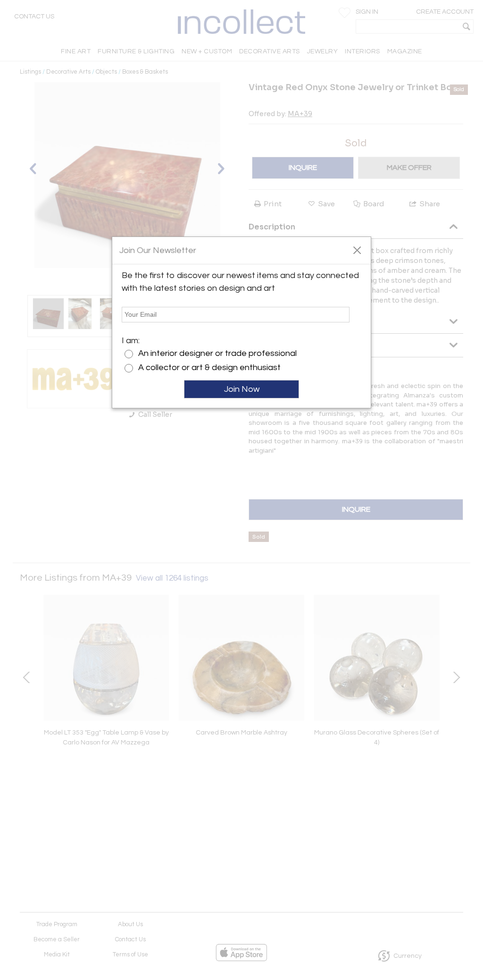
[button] (356, 249)
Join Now (241, 389)
